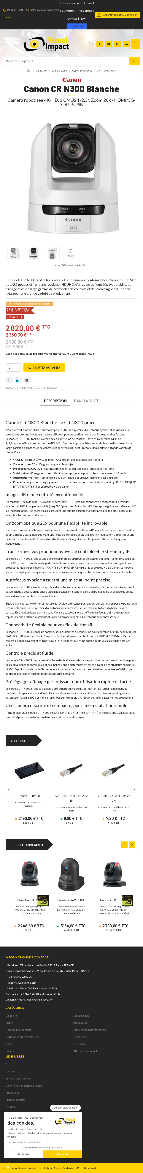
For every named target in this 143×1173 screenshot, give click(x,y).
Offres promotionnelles (86, 1050)
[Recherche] (134, 61)
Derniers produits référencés (90, 1029)
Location (77, 26)
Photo (9, 1022)
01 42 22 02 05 (15, 9)
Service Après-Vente (18, 1078)
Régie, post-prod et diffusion (22, 1036)
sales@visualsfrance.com (45, 9)
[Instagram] (117, 44)
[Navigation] (135, 44)
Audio (9, 1043)
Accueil (10, 1064)
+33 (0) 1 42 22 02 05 (19, 976)
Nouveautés (67, 10)
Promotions (85, 10)
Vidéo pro (11, 1015)
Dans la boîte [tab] (86, 401)
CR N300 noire (79, 422)
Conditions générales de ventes (24, 1085)
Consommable (81, 1015)
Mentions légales (16, 1099)
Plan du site (12, 1092)
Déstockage (80, 1043)
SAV (83, 18)
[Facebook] (99, 44)
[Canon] (71, 79)
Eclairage (11, 1050)
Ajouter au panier (46, 367)
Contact (72, 18)
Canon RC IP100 (29, 796)
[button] (7, 1166)
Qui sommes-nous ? (71, 2)
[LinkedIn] (126, 44)
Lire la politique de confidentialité (24, 1142)
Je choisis (23, 1154)
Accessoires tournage (18, 1029)
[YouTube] (108, 44)
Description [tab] (55, 401)
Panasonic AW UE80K (71, 900)
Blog (89, 2)
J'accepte (62, 1154)
